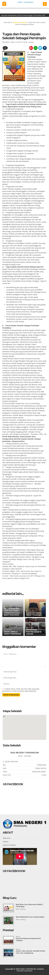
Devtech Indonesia (24, 971)
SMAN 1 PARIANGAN (28, 969)
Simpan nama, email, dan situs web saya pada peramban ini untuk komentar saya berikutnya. (20, 690)
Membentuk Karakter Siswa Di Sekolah (33, 632)
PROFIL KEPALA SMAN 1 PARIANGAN (12, 633)
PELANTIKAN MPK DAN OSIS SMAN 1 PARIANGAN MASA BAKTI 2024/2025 (12, 612)
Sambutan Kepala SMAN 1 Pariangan (34, 614)
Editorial (23, 22)
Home (16, 22)
